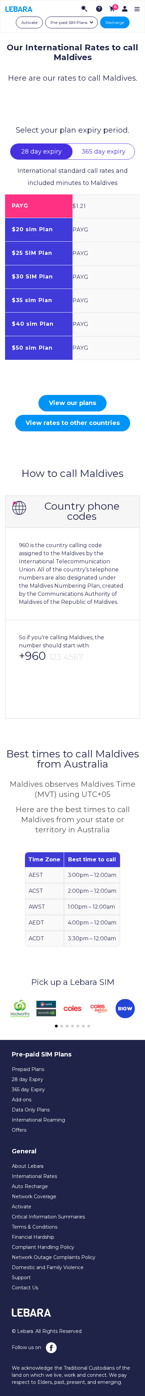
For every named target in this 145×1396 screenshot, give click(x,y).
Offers (19, 1130)
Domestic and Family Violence (48, 1267)
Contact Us (25, 1288)
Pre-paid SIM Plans (69, 22)
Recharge (115, 22)
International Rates (34, 1176)
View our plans (72, 403)
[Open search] (84, 8)
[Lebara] (18, 8)
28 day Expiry (27, 1079)
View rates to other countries (73, 423)
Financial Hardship (33, 1237)
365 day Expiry (28, 1089)
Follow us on (27, 1347)
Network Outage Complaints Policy (53, 1257)
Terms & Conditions (34, 1227)
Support (21, 1277)
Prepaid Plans (28, 1069)
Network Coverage (34, 1196)
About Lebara (28, 1166)
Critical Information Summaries (48, 1217)
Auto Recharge (30, 1186)
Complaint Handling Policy (43, 1247)
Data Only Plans (31, 1110)
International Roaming (38, 1120)
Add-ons (21, 1100)
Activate (29, 22)
